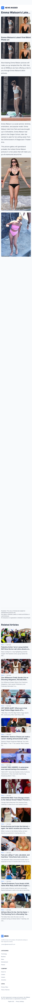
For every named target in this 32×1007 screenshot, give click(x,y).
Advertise (3, 979)
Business (3, 956)
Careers (3, 977)
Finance (3, 964)
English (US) (11, 1001)
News (2, 959)
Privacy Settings (20, 1001)
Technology (4, 954)
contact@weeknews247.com (8, 944)
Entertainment (4, 962)
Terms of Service (5, 989)
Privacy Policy (4, 987)
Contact (3, 974)
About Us (3, 971)
